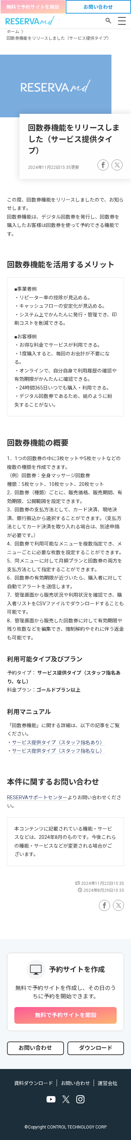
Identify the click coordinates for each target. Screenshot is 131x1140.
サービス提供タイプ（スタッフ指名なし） (58, 751)
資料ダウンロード (33, 1083)
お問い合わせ (75, 1083)
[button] (108, 20)
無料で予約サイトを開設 (33, 7)
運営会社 (107, 1083)
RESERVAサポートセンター (37, 797)
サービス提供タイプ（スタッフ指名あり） (58, 742)
